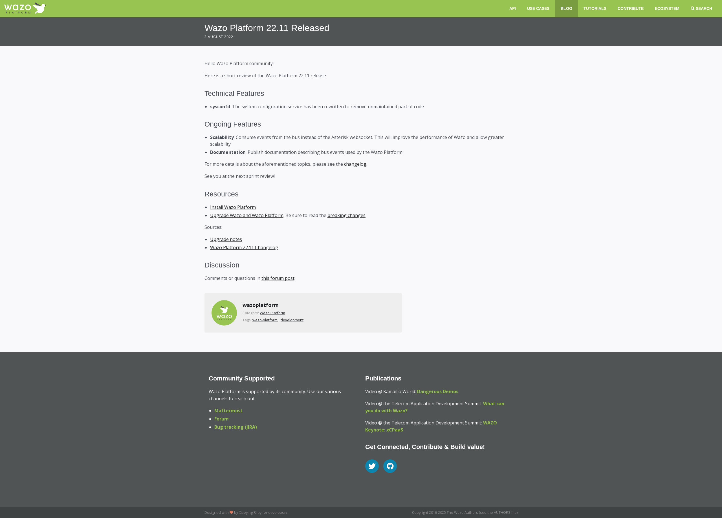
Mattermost (228, 411)
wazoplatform (261, 305)
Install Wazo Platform (233, 207)
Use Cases (538, 8)
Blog (566, 8)
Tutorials (595, 8)
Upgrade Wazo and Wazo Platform (246, 215)
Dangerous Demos (437, 391)
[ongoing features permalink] (201, 124)
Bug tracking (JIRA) (235, 427)
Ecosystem (667, 8)
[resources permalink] (201, 194)
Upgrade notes (226, 239)
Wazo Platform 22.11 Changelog (244, 247)
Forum (221, 419)
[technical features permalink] (201, 93)
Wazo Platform (272, 312)
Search (703, 8)
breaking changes (346, 215)
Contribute (631, 8)
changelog (355, 164)
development (292, 319)
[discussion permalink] (201, 265)
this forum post (277, 278)
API (512, 8)
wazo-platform (265, 319)
